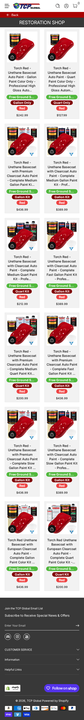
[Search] (58, 6)
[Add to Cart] (12, 57)
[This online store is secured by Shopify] (12, 688)
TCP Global (34, 700)
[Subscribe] (76, 625)
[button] (58, 6)
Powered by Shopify (55, 700)
